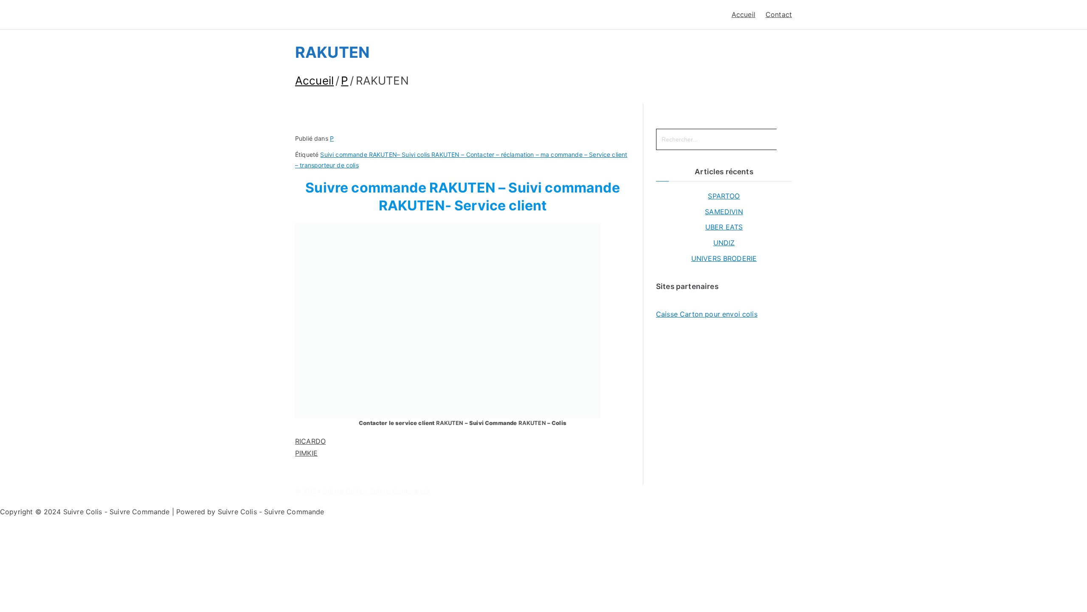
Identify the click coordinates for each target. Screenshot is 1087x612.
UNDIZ (724, 242)
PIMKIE (306, 453)
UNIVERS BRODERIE (724, 258)
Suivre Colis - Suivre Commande (376, 491)
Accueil (743, 14)
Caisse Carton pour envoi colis (707, 314)
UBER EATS (724, 227)
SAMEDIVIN (724, 211)
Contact (779, 14)
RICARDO (310, 441)
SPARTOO (724, 196)
